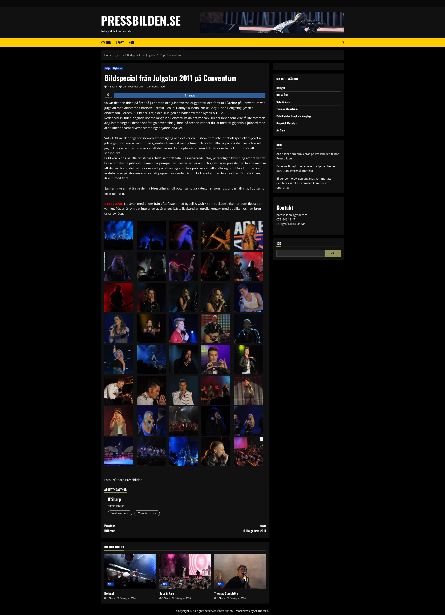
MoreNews (243, 611)
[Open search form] (343, 42)
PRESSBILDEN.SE (141, 20)
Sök (278, 243)
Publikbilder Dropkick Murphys (293, 116)
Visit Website (119, 513)
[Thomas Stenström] (240, 571)
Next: (254, 528)
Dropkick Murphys (286, 123)
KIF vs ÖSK (282, 95)
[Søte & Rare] (185, 571)
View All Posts (147, 513)
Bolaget (109, 593)
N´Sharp (112, 86)
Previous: (110, 528)
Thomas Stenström (226, 593)
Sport (120, 42)
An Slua (280, 130)
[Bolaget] (130, 571)
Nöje (131, 42)
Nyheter (106, 42)
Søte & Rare (166, 593)
